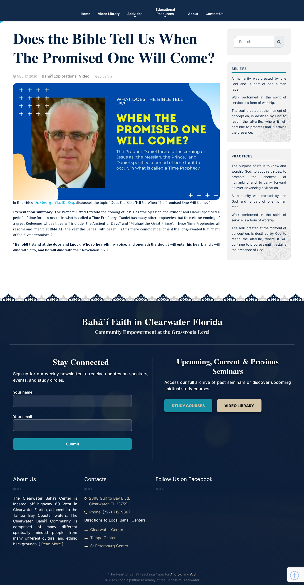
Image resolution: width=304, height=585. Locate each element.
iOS (193, 574)
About (193, 14)
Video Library (109, 14)
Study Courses (188, 405)
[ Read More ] (51, 543)
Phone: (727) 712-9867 (109, 512)
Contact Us (214, 14)
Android (176, 574)
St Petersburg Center (109, 545)
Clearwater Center (106, 529)
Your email (22, 416)
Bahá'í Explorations (59, 76)
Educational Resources (165, 11)
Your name (22, 392)
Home (85, 14)
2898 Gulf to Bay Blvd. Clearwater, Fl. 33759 (109, 501)
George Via (103, 76)
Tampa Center (103, 537)
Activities (134, 14)
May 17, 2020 (27, 76)
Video (84, 76)
